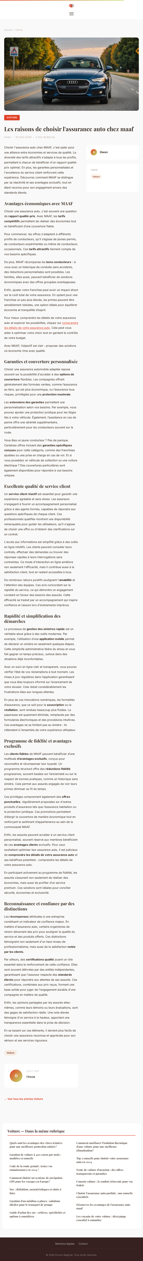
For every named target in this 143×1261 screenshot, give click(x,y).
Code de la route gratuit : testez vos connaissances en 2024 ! (31, 1168)
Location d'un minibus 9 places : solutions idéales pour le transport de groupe (35, 1202)
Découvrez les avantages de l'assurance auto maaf (103, 1206)
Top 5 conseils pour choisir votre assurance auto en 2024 (102, 1160)
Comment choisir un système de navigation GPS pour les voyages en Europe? (36, 1179)
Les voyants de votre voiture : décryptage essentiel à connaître (101, 1218)
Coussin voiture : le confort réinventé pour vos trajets (104, 1183)
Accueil (8, 29)
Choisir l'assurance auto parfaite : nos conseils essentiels (104, 1195)
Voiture (19, 29)
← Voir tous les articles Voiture (23, 1099)
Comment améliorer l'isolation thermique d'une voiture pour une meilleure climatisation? (101, 1146)
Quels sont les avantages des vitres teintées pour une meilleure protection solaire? (36, 1144)
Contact (83, 1243)
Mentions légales (64, 1243)
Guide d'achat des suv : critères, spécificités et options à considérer (37, 1214)
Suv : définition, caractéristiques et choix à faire (35, 1191)
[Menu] (71, 14)
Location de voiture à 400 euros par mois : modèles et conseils (35, 1156)
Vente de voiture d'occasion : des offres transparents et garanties (99, 1171)
